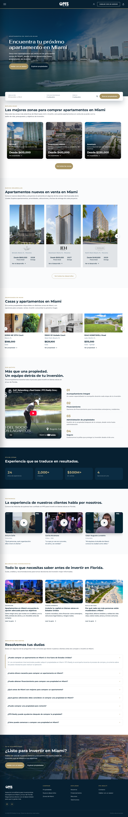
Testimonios (75, 800)
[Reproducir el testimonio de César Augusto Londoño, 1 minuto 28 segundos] (104, 522)
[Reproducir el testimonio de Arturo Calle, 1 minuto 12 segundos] (23, 522)
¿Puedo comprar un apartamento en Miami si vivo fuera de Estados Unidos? (40, 658)
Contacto (102, 790)
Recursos (74, 796)
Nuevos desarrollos (49, 793)
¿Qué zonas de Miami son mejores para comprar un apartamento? (35, 690)
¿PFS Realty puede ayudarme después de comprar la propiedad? (35, 714)
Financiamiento (76, 793)
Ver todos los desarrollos (64, 276)
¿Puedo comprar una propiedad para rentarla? (27, 706)
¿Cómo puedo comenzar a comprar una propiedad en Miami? (33, 722)
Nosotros (74, 790)
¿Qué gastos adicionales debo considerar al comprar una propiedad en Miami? (41, 698)
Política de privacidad (116, 813)
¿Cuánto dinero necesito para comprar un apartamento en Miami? (35, 673)
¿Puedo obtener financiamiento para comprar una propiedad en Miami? (38, 681)
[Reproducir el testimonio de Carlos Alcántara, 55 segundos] (64, 522)
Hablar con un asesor (109, 4)
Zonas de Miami (48, 796)
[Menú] (5, 4)
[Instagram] (7, 804)
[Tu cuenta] (94, 4)
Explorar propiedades (39, 66)
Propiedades (47, 790)
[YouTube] (12, 804)
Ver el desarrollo (18, 263)
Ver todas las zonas (64, 166)
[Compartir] (123, 4)
